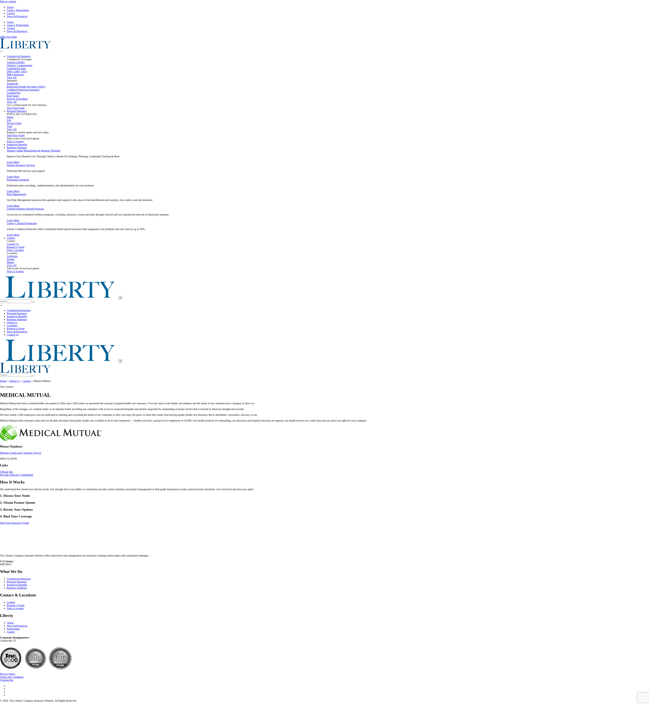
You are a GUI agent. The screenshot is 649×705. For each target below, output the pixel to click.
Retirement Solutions (18, 179)
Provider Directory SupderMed (16, 474)
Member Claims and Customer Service (20, 452)
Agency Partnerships (18, 10)
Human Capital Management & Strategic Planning (33, 150)
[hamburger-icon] (1, 51)
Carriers (26, 381)
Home (3, 381)
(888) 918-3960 (8, 37)
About (10, 7)
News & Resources (17, 16)
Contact (11, 237)
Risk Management (16, 194)
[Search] (33, 302)
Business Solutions (17, 147)
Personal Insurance (17, 111)
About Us (12, 322)
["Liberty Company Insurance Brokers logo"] (25, 47)
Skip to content (8, 1)
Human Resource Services (21, 165)
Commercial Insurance (19, 56)
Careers (11, 13)
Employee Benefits (17, 144)
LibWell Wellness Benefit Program (25, 208)
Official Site (6, 471)
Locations (12, 325)
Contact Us (13, 334)
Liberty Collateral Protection (22, 223)
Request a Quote (16, 328)
